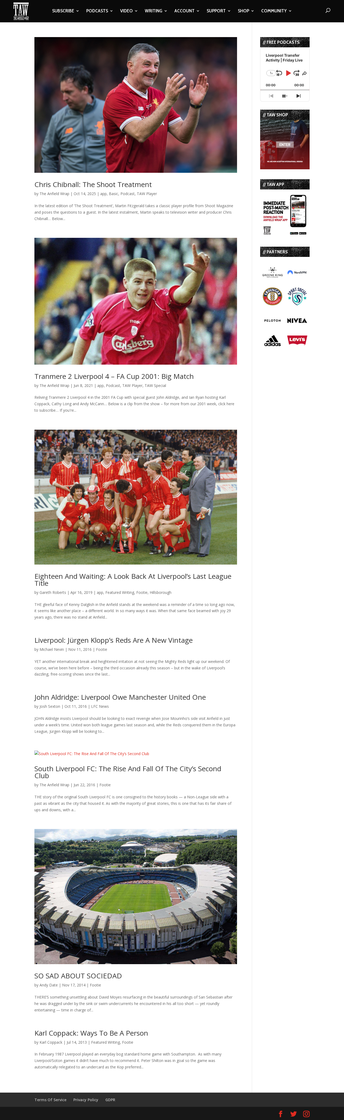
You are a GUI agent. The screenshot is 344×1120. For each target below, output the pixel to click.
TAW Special (155, 385)
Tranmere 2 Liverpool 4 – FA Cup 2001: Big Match (114, 376)
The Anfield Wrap (54, 193)
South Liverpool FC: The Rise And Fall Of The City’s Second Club (127, 772)
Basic (113, 193)
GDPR (110, 1099)
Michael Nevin (52, 649)
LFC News (100, 706)
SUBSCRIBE (63, 11)
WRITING (153, 11)
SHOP (243, 11)
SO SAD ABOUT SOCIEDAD (78, 976)
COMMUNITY (274, 11)
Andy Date (49, 985)
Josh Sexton (50, 706)
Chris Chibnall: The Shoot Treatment (93, 184)
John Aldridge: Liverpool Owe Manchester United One (120, 697)
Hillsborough (160, 592)
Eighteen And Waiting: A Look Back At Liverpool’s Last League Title (132, 579)
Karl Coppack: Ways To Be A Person (91, 1033)
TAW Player (147, 193)
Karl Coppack (51, 1042)
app (103, 193)
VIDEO (126, 11)
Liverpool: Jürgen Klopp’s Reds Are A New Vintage (113, 640)
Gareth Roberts (53, 592)
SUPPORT (216, 11)
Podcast (127, 193)
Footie (142, 592)
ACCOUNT (184, 11)
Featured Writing (119, 592)
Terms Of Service (50, 1099)
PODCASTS (97, 11)
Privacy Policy (85, 1099)
